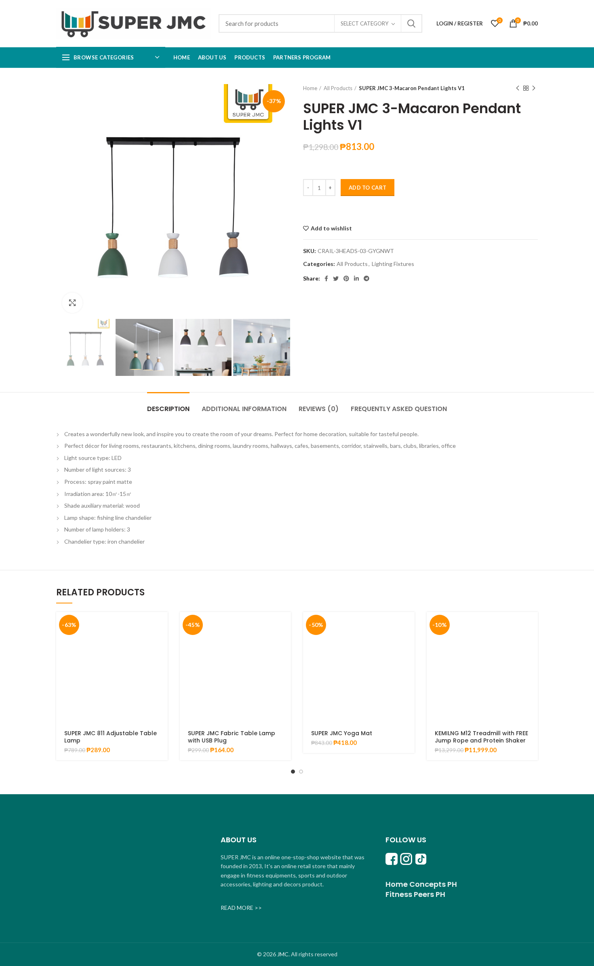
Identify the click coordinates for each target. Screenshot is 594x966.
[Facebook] (326, 278)
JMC (283, 954)
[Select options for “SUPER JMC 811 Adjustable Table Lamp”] (162, 625)
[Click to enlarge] (72, 303)
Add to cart (367, 187)
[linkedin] (356, 278)
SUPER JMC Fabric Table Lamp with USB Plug (231, 737)
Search (411, 23)
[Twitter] (336, 278)
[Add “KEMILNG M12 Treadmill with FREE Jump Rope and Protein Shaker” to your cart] (532, 625)
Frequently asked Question (399, 408)
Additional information (244, 408)
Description (168, 408)
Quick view (162, 643)
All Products (338, 88)
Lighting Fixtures (393, 264)
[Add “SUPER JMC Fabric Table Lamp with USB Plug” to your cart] (285, 625)
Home (310, 88)
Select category (364, 23)
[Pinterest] (346, 278)
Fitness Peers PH (415, 894)
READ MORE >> (241, 907)
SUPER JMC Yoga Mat (341, 733)
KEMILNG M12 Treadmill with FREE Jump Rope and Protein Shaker (481, 737)
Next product (534, 88)
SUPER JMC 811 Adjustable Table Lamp (110, 737)
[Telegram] (366, 278)
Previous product (518, 88)
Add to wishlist (331, 228)
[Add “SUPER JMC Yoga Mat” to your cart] (408, 625)
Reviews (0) (319, 408)
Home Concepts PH (421, 884)
